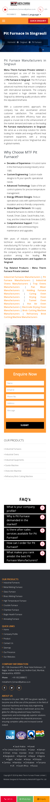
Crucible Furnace (11, 605)
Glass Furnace (10, 591)
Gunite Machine (12, 465)
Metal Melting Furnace (13, 587)
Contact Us (8, 643)
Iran (31, 753)
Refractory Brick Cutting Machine (19, 476)
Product (7, 638)
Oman (7, 753)
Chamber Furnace (11, 610)
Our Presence (9, 652)
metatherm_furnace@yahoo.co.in (22, 9)
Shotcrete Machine (13, 471)
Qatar (32, 749)
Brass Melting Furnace (13, 596)
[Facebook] (4, 688)
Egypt (10, 759)
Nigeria (41, 756)
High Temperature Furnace (15, 600)
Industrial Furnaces (13, 449)
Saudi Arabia (19, 746)
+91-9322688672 (19, 677)
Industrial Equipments (14, 460)
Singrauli (23, 42)
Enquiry (42, 799)
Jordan (23, 753)
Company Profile (11, 634)
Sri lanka (40, 753)
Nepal (32, 756)
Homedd (11, 42)
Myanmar (22, 756)
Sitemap (7, 647)
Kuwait (32, 746)
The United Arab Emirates (15, 749)
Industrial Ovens (12, 454)
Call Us (9, 799)
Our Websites (9, 657)
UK (12, 765)
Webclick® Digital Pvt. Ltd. (37, 779)
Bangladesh (9, 756)
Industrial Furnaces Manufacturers (22, 276)
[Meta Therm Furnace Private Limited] (12, 4)
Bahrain (41, 749)
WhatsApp (26, 799)
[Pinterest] (19, 688)
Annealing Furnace (11, 619)
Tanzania (41, 762)
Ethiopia (37, 759)
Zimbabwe (29, 762)
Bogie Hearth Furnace (13, 614)
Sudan (19, 759)
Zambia (6, 762)
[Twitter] (12, 688)
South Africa (22, 765)
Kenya (28, 759)
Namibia (17, 762)
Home (6, 629)
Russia (34, 765)
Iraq (15, 753)
